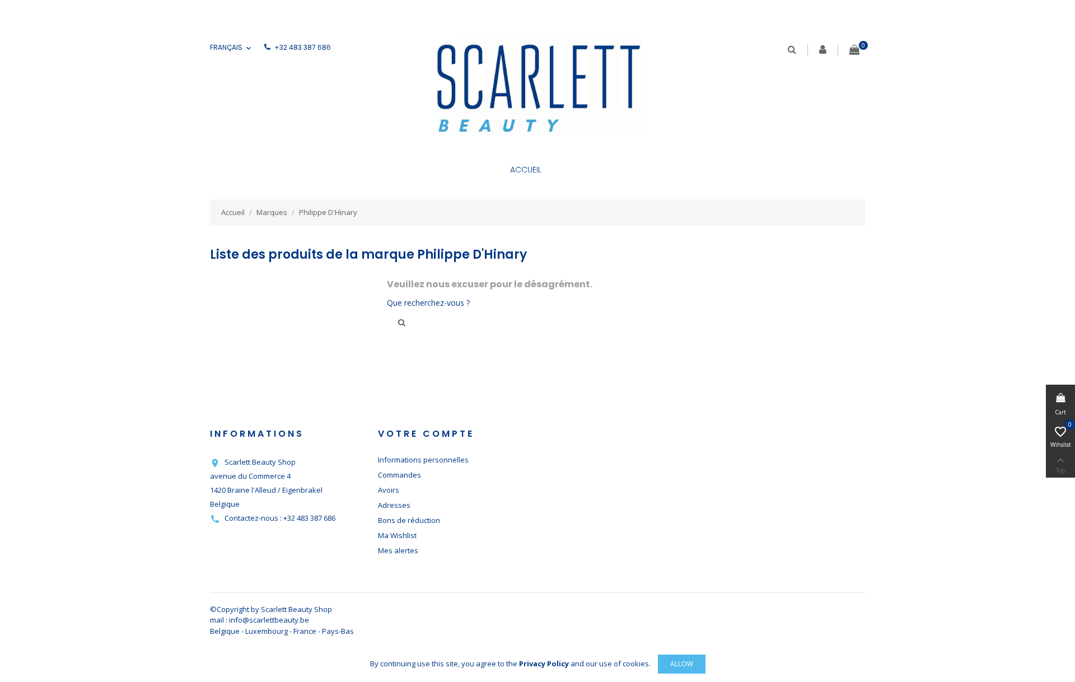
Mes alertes (398, 550)
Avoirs (388, 490)
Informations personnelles (423, 460)
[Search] (792, 50)
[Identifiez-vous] (822, 50)
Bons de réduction (409, 520)
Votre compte (426, 433)
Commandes (399, 475)
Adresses (394, 505)
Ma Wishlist (397, 535)
